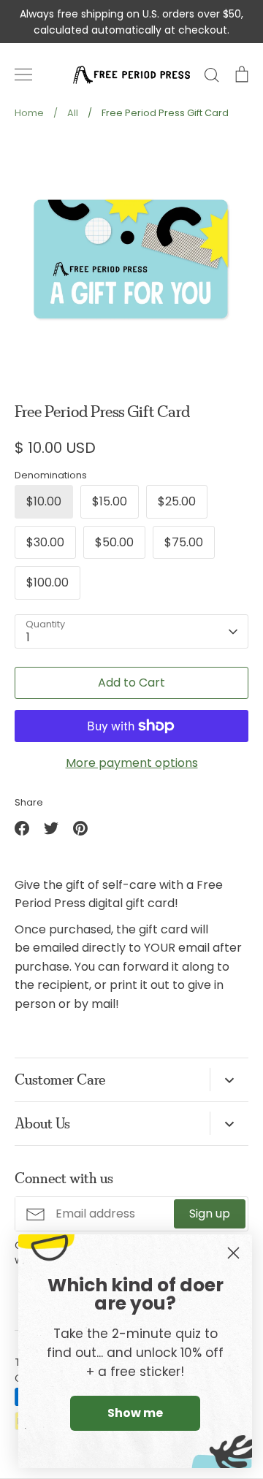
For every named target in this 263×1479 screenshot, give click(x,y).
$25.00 (177, 501)
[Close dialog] (233, 1253)
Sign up (209, 1213)
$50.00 (114, 542)
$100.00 (47, 582)
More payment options (132, 762)
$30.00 (45, 542)
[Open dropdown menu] (229, 1079)
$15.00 (109, 501)
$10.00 (43, 501)
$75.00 (183, 542)
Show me (135, 1413)
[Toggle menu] (23, 74)
